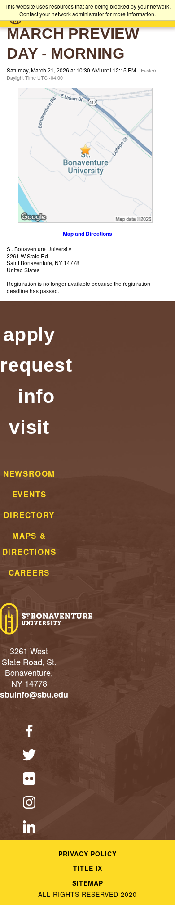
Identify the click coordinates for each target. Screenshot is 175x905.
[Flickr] (29, 779)
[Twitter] (29, 755)
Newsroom (29, 473)
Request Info (36, 380)
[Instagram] (29, 803)
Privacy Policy (87, 853)
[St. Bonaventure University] (46, 619)
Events (29, 494)
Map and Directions (87, 234)
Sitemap (87, 882)
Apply (29, 334)
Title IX (87, 868)
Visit (29, 427)
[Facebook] (29, 732)
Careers (29, 572)
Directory (29, 514)
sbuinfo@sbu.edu (34, 694)
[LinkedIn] (29, 827)
